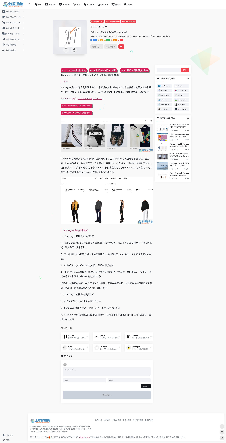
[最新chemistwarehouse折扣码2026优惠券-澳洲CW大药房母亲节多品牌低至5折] (162, 137)
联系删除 (107, 420)
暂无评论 (68, 356)
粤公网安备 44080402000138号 (65, 437)
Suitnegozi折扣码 (162, 36)
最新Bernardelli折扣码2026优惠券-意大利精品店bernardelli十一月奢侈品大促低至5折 (179, 145)
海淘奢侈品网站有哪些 (128, 21)
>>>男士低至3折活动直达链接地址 (77, 113)
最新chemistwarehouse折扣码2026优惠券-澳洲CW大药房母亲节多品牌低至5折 (179, 135)
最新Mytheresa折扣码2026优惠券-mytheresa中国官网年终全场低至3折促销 (179, 174)
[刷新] (188, 79)
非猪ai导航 (127, 420)
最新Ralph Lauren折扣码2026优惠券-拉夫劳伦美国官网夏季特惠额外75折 (179, 164)
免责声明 (98, 420)
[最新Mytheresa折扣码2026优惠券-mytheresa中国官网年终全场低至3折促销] (162, 175)
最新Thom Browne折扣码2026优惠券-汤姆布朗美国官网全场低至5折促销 (179, 154)
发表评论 (146, 386)
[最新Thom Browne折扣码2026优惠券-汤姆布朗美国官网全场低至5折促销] (162, 156)
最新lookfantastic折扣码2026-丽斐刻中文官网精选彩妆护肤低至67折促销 (179, 125)
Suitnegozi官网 (148, 36)
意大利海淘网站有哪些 (113, 21)
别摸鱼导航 (117, 420)
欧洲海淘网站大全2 (97, 21)
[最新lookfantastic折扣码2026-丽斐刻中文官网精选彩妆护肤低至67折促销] (162, 127)
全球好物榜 (149, 420)
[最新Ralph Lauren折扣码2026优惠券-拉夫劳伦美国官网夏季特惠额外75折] (162, 166)
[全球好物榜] (40, 421)
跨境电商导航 (138, 420)
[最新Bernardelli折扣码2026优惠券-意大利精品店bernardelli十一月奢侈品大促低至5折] (162, 146)
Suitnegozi (136, 36)
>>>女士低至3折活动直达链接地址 (77, 105)
